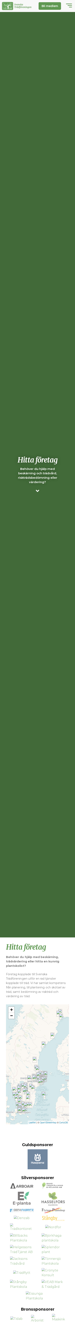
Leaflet (32, 1122)
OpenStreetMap (48, 1122)
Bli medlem (50, 6)
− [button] (11, 1015)
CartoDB (63, 1122)
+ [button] (11, 1009)
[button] (69, 6)
